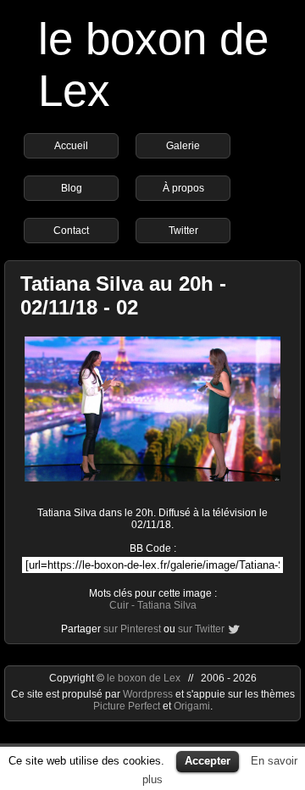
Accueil (71, 146)
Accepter (207, 760)
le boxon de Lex (143, 678)
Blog (71, 188)
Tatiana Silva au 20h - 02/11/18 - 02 (123, 295)
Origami (192, 706)
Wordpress (149, 694)
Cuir (119, 605)
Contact (71, 230)
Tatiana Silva (167, 605)
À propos (183, 188)
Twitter (183, 230)
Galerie (183, 146)
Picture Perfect (126, 706)
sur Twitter (201, 629)
